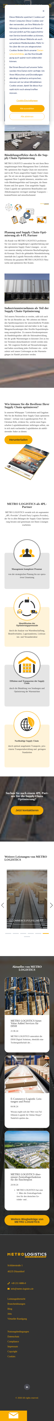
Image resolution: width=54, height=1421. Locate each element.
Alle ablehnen (27, 116)
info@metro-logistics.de (22, 1288)
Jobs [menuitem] (10, 1313)
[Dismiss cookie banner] (43, 11)
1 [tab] (6, 934)
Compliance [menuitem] (13, 1341)
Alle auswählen (27, 108)
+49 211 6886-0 (18, 1283)
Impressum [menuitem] (13, 1346)
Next (50, 905)
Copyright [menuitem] (12, 1351)
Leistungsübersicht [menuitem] (16, 1299)
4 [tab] (29, 934)
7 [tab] (25, 937)
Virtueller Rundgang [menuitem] (17, 1318)
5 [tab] (36, 934)
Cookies (11, 1356)
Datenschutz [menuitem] (13, 1336)
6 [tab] (44, 934)
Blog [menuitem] (10, 1309)
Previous (4, 905)
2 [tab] (14, 934)
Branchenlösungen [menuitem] (16, 1304)
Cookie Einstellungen (27, 100)
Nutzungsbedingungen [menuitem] (18, 1331)
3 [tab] (21, 934)
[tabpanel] (27, 899)
